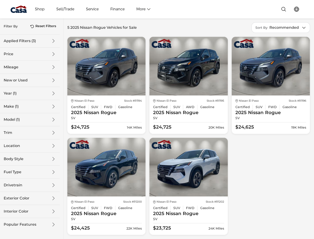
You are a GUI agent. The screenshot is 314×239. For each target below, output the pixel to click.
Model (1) (12, 120)
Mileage (11, 67)
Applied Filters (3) (20, 41)
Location (12, 146)
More (141, 9)
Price (8, 54)
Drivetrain (13, 185)
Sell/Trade (65, 9)
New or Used (16, 80)
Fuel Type (12, 172)
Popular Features (20, 224)
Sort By (261, 28)
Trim (8, 133)
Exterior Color (16, 198)
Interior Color (16, 211)
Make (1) (11, 106)
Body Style (13, 159)
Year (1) (10, 93)
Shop (40, 9)
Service (92, 9)
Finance (117, 9)
